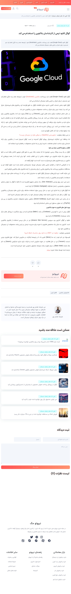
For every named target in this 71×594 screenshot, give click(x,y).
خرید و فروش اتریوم (59, 566)
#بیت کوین (44, 2)
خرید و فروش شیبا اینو (59, 579)
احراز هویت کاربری (35, 562)
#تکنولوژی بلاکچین (64, 293)
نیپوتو (49, 250)
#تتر (37, 2)
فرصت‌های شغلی (11, 571)
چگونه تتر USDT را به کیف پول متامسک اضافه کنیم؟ (41, 233)
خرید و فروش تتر (59, 571)
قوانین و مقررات (12, 557)
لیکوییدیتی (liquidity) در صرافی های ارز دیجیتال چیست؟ (37, 135)
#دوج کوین (29, 2)
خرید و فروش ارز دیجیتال (59, 557)
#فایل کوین (54, 293)
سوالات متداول (35, 566)
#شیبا (15, 2)
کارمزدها (35, 571)
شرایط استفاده (12, 562)
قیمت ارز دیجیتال (6, 8)
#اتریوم (52, 2)
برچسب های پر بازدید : (64, 2)
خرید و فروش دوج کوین (59, 575)
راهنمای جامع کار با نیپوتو (35, 557)
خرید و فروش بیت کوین (59, 562)
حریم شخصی (11, 566)
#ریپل (21, 2)
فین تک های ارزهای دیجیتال (50, 339)
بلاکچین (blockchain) (33, 97)
